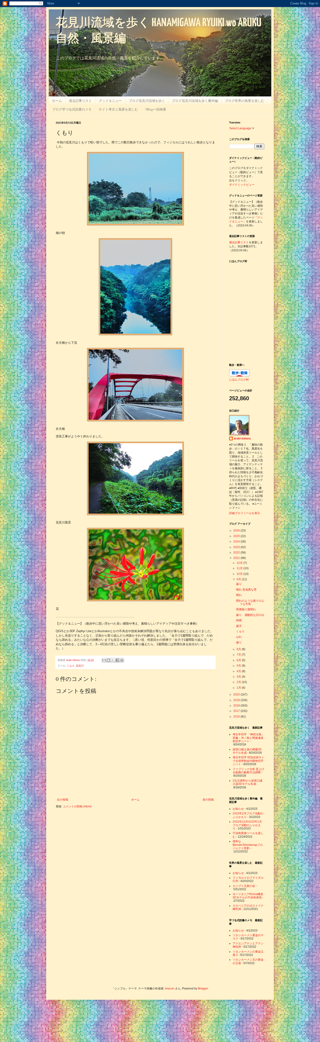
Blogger (203, 988)
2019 (237, 700)
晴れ (239, 595)
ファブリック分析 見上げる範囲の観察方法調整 (248, 770)
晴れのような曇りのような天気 (250, 602)
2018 (237, 705)
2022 (237, 552)
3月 (239, 676)
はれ (239, 636)
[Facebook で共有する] (117, 660)
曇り (239, 584)
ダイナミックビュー (241, 184)
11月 (240, 568)
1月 (239, 687)
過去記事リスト (80, 100)
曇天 (239, 626)
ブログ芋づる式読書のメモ (72, 109)
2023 (237, 547)
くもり (70, 665)
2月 (239, 682)
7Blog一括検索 (155, 109)
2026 (237, 530)
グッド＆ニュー (110, 100)
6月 (239, 660)
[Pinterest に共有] (121, 660)
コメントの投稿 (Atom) (77, 806)
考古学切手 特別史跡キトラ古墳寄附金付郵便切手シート (248, 761)
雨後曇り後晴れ (246, 609)
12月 (240, 563)
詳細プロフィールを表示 (244, 513)
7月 (239, 654)
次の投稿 (62, 799)
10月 (240, 574)
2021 (237, 558)
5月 (239, 665)
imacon (169, 988)
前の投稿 (208, 799)
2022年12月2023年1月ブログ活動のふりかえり (247, 825)
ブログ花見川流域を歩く (147, 100)
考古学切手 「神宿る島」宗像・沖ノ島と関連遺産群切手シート (248, 738)
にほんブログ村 (239, 379)
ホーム (57, 100)
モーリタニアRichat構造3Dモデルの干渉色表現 (248, 896)
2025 (237, 536)
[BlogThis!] (108, 660)
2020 (237, 694)
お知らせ (238, 808)
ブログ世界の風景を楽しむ (244, 100)
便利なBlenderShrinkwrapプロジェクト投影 (248, 845)
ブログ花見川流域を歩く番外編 (195, 100)
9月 (239, 579)
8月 (239, 649)
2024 (237, 541)
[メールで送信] (104, 660)
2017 (237, 711)
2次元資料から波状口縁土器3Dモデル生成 (247, 782)
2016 (237, 716)
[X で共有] (113, 660)
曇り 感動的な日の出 (250, 615)
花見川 (80, 665)
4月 (239, 671)
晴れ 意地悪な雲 (246, 589)
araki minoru (242, 438)
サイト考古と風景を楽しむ (118, 109)
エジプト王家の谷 (244, 886)
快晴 (239, 620)
